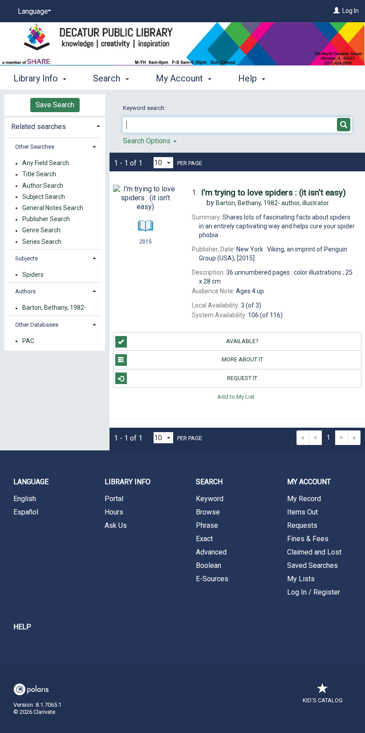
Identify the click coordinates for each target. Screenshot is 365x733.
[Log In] (336, 10)
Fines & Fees (307, 539)
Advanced (211, 552)
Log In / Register (313, 592)
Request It (242, 378)
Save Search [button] (55, 105)
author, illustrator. (273, 203)
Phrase (207, 525)
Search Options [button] (147, 141)
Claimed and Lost (314, 552)
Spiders (33, 274)
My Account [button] (180, 78)
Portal (114, 498)
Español (25, 512)
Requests (302, 525)
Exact (204, 539)
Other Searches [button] (34, 146)
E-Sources (212, 579)
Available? (242, 341)
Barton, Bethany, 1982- (54, 308)
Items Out (302, 512)
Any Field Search (45, 163)
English (24, 498)
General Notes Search (52, 207)
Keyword (209, 498)
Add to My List (236, 396)
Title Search (39, 174)
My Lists (301, 579)
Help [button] (248, 78)
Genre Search (41, 230)
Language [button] (31, 482)
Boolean (208, 565)
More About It (242, 359)
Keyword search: (145, 108)
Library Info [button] (36, 78)
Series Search (41, 241)
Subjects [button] (26, 258)
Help (22, 627)
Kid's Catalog (323, 700)
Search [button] (107, 78)
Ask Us (116, 525)
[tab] (54, 126)
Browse (208, 512)
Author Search (42, 185)
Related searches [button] (38, 126)
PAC (28, 340)
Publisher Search (46, 219)
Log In (350, 10)
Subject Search (43, 196)
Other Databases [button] (36, 324)
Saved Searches (312, 565)
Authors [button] (25, 291)
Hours (114, 512)
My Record (304, 498)
